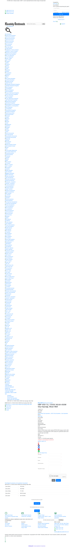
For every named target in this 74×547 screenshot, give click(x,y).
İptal (53, 480)
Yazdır (7, 410)
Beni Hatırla (56, 12)
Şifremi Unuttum (65, 12)
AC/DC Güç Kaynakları (56, 413)
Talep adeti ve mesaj (41, 468)
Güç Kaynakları (64, 413)
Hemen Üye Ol (61, 19)
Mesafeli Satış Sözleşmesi (43, 523)
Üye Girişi (7, 524)
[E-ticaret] (36, 546)
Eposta (39, 460)
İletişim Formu (24, 524)
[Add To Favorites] (53, 443)
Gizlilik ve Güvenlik (42, 524)
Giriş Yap (61, 14)
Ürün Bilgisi (7, 483)
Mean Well (40, 416)
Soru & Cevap (17, 483)
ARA (44, 23)
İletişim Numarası (40, 463)
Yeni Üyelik (7, 523)
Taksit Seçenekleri (24, 483)
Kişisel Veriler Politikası (43, 527)
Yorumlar (12, 483)
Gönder (58, 480)
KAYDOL (61, 519)
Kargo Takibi (24, 527)
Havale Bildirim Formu (26, 526)
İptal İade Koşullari (42, 526)
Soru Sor (37, 510)
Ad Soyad (39, 457)
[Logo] (15, 23)
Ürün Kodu (39, 454)
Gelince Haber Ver (42, 441)
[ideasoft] (31, 546)
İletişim (22, 523)
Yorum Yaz (37, 503)
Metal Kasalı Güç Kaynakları (44, 413)
